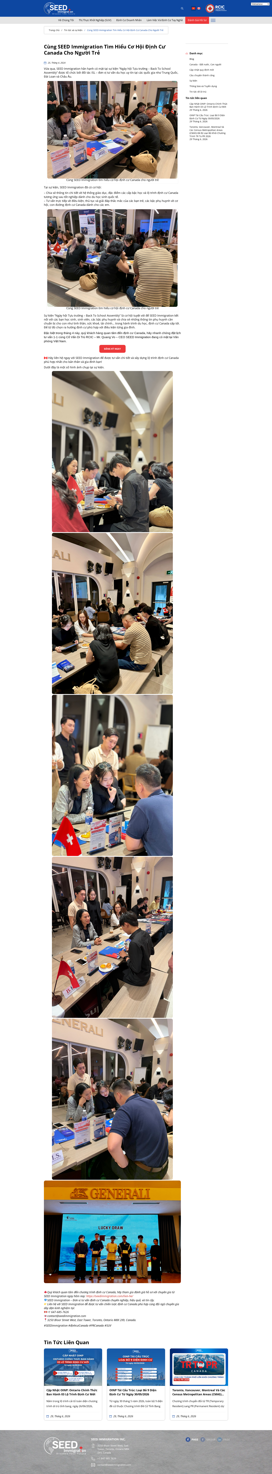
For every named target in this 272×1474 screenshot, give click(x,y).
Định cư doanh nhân (129, 20)
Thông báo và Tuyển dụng (203, 86)
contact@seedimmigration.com (114, 1464)
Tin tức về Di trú (198, 91)
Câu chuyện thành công (202, 75)
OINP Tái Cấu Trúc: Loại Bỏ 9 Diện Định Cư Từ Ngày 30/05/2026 (207, 117)
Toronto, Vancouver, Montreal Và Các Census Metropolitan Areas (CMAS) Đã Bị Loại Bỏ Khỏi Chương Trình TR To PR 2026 (208, 132)
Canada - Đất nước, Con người (205, 64)
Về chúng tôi (66, 20)
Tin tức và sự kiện (73, 30)
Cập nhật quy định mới (202, 69)
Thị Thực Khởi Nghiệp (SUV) (95, 20)
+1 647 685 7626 (106, 1458)
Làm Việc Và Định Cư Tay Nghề (165, 20)
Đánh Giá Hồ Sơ (197, 20)
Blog (192, 59)
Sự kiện (193, 80)
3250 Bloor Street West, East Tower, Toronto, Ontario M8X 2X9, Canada (113, 1449)
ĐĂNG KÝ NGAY (112, 348)
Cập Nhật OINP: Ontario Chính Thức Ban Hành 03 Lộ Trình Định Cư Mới (208, 105)
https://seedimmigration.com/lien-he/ (109, 1296)
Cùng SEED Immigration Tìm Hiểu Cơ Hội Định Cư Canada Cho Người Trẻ (125, 30)
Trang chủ (54, 30)
